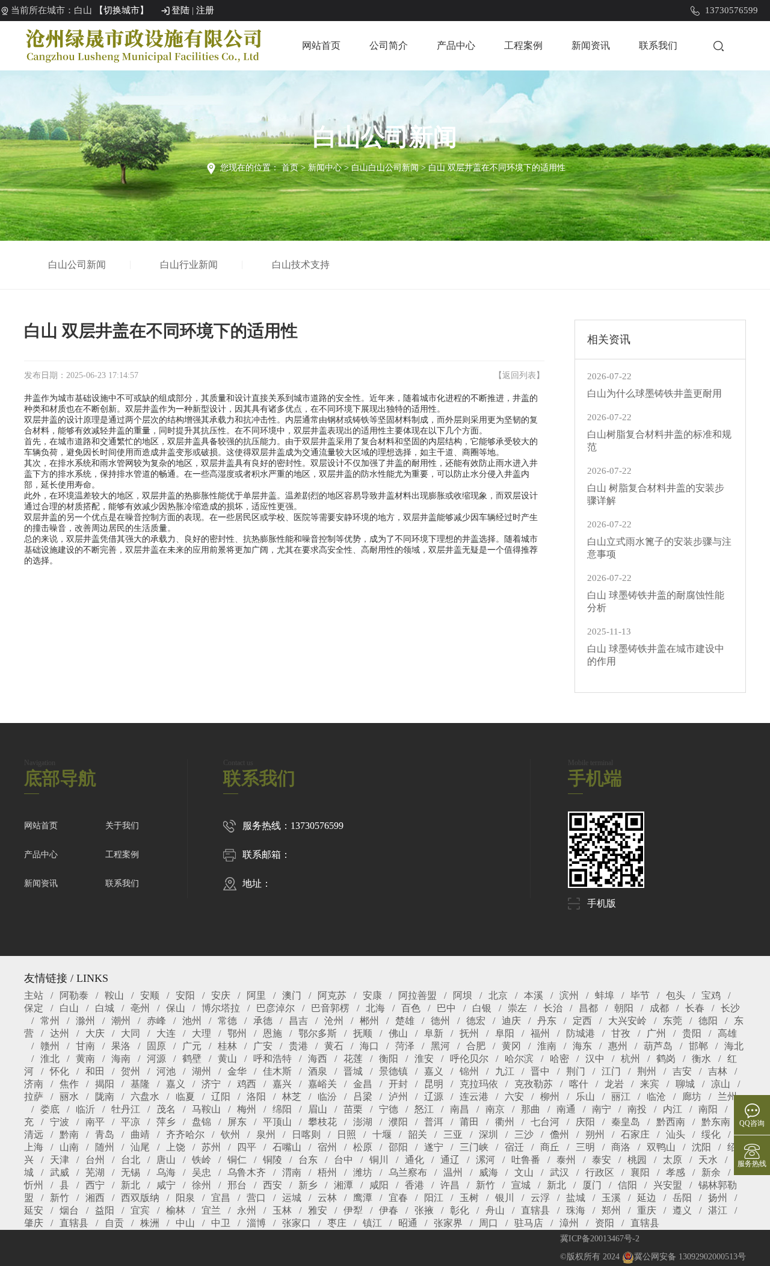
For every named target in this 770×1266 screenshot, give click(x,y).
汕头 (675, 1134)
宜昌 (220, 1198)
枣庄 (336, 1223)
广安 (263, 1046)
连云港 (474, 1096)
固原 (156, 1046)
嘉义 (433, 1071)
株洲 (149, 1223)
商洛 (620, 1147)
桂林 (227, 1046)
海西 (317, 1058)
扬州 (717, 1198)
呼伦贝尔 (469, 1058)
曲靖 (140, 1134)
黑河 (440, 1046)
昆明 (433, 1084)
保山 (175, 1008)
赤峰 (156, 1021)
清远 (33, 1134)
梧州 (327, 1172)
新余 (711, 1172)
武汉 (559, 1172)
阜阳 (504, 1033)
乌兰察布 (408, 1172)
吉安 (682, 1071)
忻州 (33, 1185)
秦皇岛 (625, 1122)
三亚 (453, 1134)
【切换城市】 (121, 10)
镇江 (372, 1223)
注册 (205, 10)
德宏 (475, 1021)
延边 (646, 1198)
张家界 (448, 1223)
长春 (694, 1008)
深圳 (488, 1134)
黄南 (85, 1058)
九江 (504, 1071)
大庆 (95, 1033)
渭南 (291, 1172)
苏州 (211, 1147)
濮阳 (398, 1122)
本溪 (533, 995)
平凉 (130, 1122)
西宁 (95, 1185)
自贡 (114, 1223)
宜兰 (211, 1210)
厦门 (592, 1185)
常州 (50, 1021)
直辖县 (535, 1210)
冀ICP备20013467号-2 (599, 1238)
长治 (552, 1008)
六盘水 (145, 1096)
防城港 (580, 1033)
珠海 (575, 1210)
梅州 (246, 1109)
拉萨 (33, 1096)
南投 (637, 1109)
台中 (343, 1160)
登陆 (180, 10)
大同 (130, 1033)
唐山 (166, 1160)
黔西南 (670, 1122)
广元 (192, 1046)
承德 (263, 1021)
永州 (246, 1210)
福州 (540, 1033)
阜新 (433, 1033)
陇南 (104, 1096)
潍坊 (362, 1172)
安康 (372, 995)
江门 (611, 1071)
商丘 (549, 1147)
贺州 (130, 1071)
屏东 (237, 1122)
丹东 (546, 1021)
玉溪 (611, 1198)
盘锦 (201, 1122)
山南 (69, 1147)
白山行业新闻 (189, 264)
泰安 (601, 1160)
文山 (524, 1172)
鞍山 (114, 995)
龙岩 (614, 1084)
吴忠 (201, 1172)
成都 (659, 1008)
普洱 (433, 1122)
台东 (308, 1160)
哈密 (559, 1058)
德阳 (708, 1021)
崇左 (517, 1008)
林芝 (291, 1096)
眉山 (317, 1109)
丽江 (620, 1096)
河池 (166, 1071)
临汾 (327, 1096)
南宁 (601, 1109)
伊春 (388, 1210)
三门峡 (474, 1147)
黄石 (333, 1046)
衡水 (701, 1058)
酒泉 (317, 1071)
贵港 (298, 1046)
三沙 (524, 1134)
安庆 (220, 995)
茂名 (166, 1109)
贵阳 (691, 1033)
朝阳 (623, 1008)
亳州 (140, 1008)
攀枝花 (322, 1122)
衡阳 (388, 1058)
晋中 (540, 1071)
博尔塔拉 (221, 1008)
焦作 (69, 1084)
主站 (33, 995)
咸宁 (166, 1185)
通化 (414, 1160)
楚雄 (404, 1021)
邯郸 (698, 1046)
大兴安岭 (627, 1021)
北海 (375, 1008)
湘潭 (343, 1185)
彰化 (459, 1210)
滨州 (569, 995)
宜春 (398, 1198)
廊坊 (691, 1096)
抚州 (469, 1033)
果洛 (121, 1046)
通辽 (450, 1160)
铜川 (379, 1160)
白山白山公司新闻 (385, 167)
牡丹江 (125, 1109)
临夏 (185, 1096)
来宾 (649, 1084)
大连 (166, 1033)
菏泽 (404, 1046)
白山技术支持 (301, 264)
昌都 (588, 1008)
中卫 (220, 1223)
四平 (246, 1147)
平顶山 (277, 1122)
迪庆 (511, 1021)
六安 (514, 1096)
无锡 (130, 1172)
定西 (582, 1021)
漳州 (569, 1223)
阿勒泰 (74, 995)
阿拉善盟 (417, 995)
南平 (95, 1122)
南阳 (708, 1109)
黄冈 (511, 1046)
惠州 (617, 1046)
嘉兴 (282, 1084)
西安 (272, 1185)
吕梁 (362, 1096)
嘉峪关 (322, 1084)
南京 (495, 1109)
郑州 (611, 1210)
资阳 (604, 1223)
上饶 (175, 1147)
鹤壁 (192, 1058)
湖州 (201, 1071)
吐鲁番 (525, 1160)
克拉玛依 (479, 1084)
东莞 (672, 1021)
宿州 (327, 1147)
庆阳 (585, 1122)
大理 (201, 1033)
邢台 (237, 1185)
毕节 (640, 995)
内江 (672, 1109)
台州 (95, 1160)
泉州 (266, 1134)
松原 (362, 1147)
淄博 (256, 1223)
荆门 (575, 1071)
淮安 (424, 1058)
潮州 (121, 1021)
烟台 (69, 1210)
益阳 (104, 1210)
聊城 (685, 1084)
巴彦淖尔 (275, 1008)
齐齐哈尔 (185, 1134)
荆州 (646, 1071)
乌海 (166, 1172)
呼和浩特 (272, 1058)
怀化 (59, 1071)
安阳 (185, 995)
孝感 (675, 1172)
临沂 (85, 1109)
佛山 (398, 1033)
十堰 (382, 1134)
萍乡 (166, 1122)
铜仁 (237, 1160)
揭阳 (104, 1084)
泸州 (398, 1096)
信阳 (627, 1185)
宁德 (388, 1109)
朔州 (595, 1134)
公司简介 (388, 45)
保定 (33, 1008)
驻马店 (528, 1223)
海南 (121, 1058)
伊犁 (353, 1210)
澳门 (291, 995)
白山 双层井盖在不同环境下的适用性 (496, 167)
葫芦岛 (658, 1046)
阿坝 (462, 995)
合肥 (475, 1046)
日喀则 (306, 1134)
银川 (504, 1198)
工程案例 (523, 45)
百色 (410, 1008)
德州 (440, 1021)
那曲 (530, 1109)
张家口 (296, 1223)
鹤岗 (666, 1058)
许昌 (450, 1185)
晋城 (353, 1071)
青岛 (104, 1134)
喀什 (578, 1084)
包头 (675, 995)
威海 (488, 1172)
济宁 (211, 1084)
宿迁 (514, 1147)
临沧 (656, 1096)
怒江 (424, 1109)
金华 (237, 1071)
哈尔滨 (519, 1058)
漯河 (485, 1160)
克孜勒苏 (533, 1084)
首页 (290, 167)
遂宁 (433, 1147)
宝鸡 (711, 995)
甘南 (85, 1046)
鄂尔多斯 (317, 1033)
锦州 (469, 1071)
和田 (95, 1071)
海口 (369, 1046)
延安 (33, 1210)
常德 (227, 1021)
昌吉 (298, 1021)
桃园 (637, 1160)
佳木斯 (277, 1071)
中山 (185, 1223)
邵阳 (398, 1147)
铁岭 (201, 1160)
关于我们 (122, 825)
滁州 (85, 1021)
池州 (192, 1021)
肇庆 (33, 1223)
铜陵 (272, 1160)
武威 (59, 1172)
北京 (498, 995)
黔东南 (715, 1122)
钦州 (230, 1134)
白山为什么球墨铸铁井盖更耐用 (654, 393)
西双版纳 (140, 1198)
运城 (291, 1198)
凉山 (720, 1084)
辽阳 (220, 1096)
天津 (59, 1160)
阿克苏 (332, 995)
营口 (256, 1198)
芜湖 (95, 1172)
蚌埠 (604, 995)
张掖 (424, 1210)
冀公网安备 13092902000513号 (690, 1256)
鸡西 (246, 1084)
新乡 (308, 1185)
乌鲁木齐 (246, 1172)
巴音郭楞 (330, 1008)
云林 (327, 1198)
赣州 (50, 1046)
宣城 (521, 1185)
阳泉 (185, 1198)
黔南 (69, 1134)
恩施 (272, 1033)
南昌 (459, 1109)
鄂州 (237, 1033)
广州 (656, 1033)
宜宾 (140, 1210)
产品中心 (456, 45)
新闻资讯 (590, 45)
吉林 (717, 1071)
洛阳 (256, 1096)
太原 (672, 1160)
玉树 (469, 1198)
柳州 (549, 1096)
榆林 (175, 1210)
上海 (33, 1147)
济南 (33, 1084)
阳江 (433, 1198)
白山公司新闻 (77, 264)
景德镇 (393, 1071)
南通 (566, 1109)
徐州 (201, 1185)
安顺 (149, 995)
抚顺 (362, 1033)
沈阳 (701, 1147)
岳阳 (682, 1198)
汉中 (595, 1058)
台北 (130, 1160)
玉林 (282, 1210)
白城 (104, 1008)
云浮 (540, 1198)
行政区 (599, 1172)
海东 (582, 1046)
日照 (346, 1134)
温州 (453, 1172)
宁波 (59, 1122)
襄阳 (640, 1172)
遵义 (682, 1210)
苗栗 (353, 1109)
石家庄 (635, 1134)
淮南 (546, 1046)
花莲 (353, 1058)
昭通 (407, 1223)
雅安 (317, 1210)
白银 (481, 1008)
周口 (488, 1223)
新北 (130, 1185)
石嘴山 (287, 1147)
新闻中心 (325, 167)
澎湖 (362, 1122)
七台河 (545, 1122)
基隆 (140, 1084)
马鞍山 (206, 1109)
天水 (708, 1160)
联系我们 (658, 45)
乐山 (585, 1096)
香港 (414, 1185)
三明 (585, 1147)
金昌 (362, 1084)
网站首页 (321, 45)
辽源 (433, 1096)
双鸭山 (661, 1147)
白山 (69, 1008)
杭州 (630, 1058)
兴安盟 (667, 1185)
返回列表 (519, 375)
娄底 (50, 1109)
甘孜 (620, 1033)
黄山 (227, 1058)
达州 (59, 1033)
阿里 (256, 995)
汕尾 (140, 1147)
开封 (398, 1084)
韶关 (417, 1134)
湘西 (95, 1198)
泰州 (566, 1160)
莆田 (469, 1122)
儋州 (559, 1134)
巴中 (446, 1008)
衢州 (504, 1122)
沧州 (333, 1021)
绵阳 (282, 1109)
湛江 (717, 1210)
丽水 (69, 1096)
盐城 (575, 1198)
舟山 (495, 1210)
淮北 (50, 1058)
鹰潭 (362, 1198)
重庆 (646, 1210)
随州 (104, 1147)
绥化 (711, 1134)
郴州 (369, 1021)
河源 (156, 1058)
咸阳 (379, 1185)
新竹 (485, 1185)
